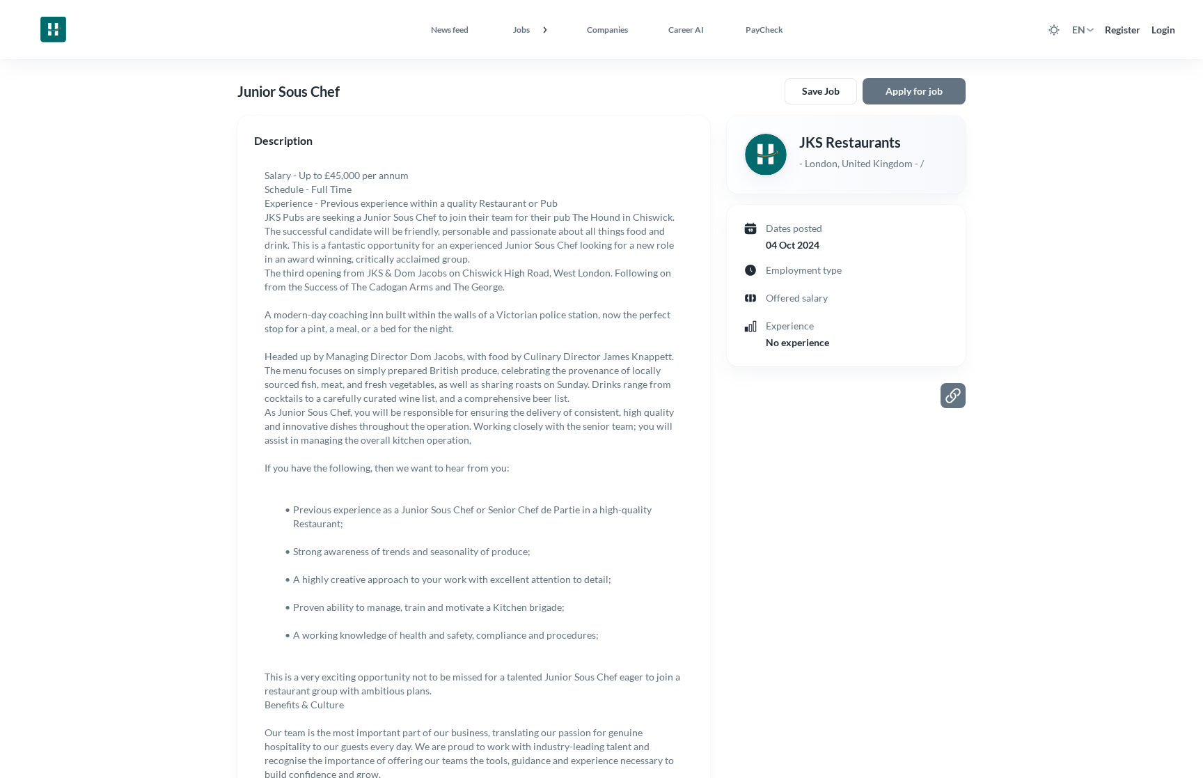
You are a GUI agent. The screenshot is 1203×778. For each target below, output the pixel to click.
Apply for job (914, 91)
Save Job (821, 91)
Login (1163, 30)
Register (1122, 30)
